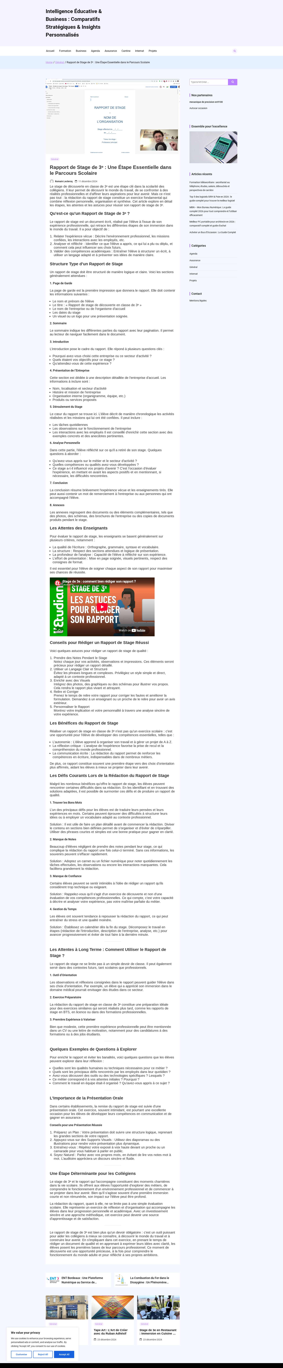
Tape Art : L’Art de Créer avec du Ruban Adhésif (111, 1331)
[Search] (232, 82)
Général (54, 159)
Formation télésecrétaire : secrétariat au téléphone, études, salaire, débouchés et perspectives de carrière (209, 186)
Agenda (95, 50)
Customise (21, 1354)
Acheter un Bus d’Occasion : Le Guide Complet (212, 232)
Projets (153, 50)
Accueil (50, 50)
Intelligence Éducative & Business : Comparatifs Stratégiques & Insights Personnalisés (74, 23)
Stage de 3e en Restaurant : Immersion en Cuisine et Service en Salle (158, 1331)
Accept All (64, 1354)
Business (81, 50)
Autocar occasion (198, 108)
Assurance (111, 50)
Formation (65, 50)
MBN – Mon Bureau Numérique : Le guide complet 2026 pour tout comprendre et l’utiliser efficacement (213, 211)
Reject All (43, 1354)
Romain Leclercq (64, 181)
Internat (139, 50)
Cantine (126, 50)
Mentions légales (198, 300)
